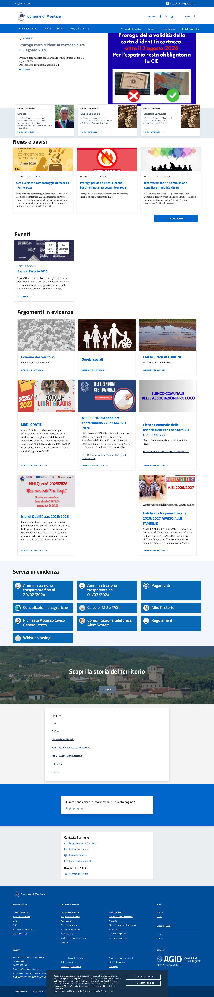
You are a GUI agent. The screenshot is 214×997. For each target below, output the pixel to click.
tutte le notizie (176, 218)
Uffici (15, 920)
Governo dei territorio (38, 357)
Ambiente (113, 920)
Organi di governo (20, 912)
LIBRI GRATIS (31, 424)
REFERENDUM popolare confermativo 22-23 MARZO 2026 (104, 423)
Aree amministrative (21, 916)
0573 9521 (21, 960)
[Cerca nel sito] (195, 16)
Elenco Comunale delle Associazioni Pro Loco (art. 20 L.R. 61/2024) (166, 430)
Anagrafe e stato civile (70, 916)
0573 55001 (21, 965)
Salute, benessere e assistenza (74, 938)
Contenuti (28, 38)
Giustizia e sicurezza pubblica (121, 916)
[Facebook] (159, 16)
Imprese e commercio (118, 938)
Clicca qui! (107, 689)
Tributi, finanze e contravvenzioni (123, 925)
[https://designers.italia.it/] (179, 959)
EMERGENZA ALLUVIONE (162, 357)
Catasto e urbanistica (70, 912)
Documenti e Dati (20, 933)
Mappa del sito (21, 991)
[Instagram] (171, 16)
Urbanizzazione (169, 28)
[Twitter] (165, 16)
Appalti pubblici (67, 933)
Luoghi (159, 934)
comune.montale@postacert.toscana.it (33, 973)
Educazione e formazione (71, 929)
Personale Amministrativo (24, 929)
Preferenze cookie (105, 991)
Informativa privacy (117, 962)
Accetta (145, 983)
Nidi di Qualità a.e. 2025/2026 (45, 516)
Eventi (159, 938)
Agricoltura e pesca (69, 925)
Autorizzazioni (66, 920)
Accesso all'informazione (131, 28)
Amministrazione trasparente (121, 958)
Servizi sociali (92, 359)
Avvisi (159, 916)
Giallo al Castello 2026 (32, 271)
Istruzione (152, 28)
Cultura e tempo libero (118, 933)
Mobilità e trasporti (117, 912)
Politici (15, 925)
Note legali (113, 966)
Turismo (64, 942)
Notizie (160, 912)
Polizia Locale (114, 929)
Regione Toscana (22, 3)
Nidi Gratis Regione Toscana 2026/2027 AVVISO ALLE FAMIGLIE (164, 518)
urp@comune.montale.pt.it (30, 969)
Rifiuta (145, 976)
